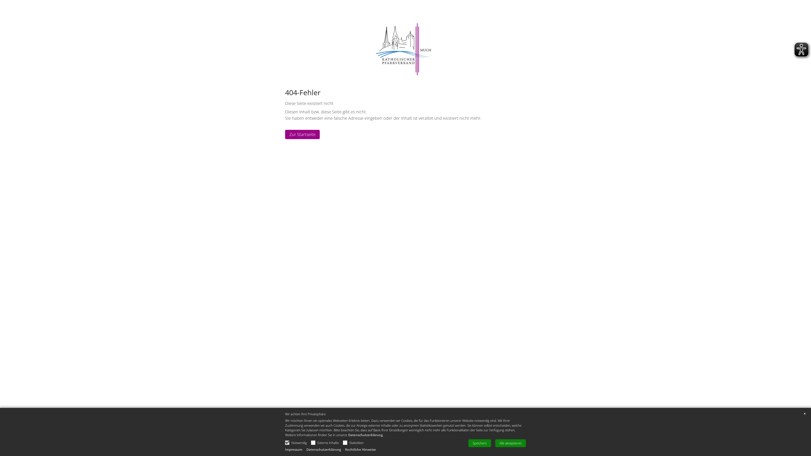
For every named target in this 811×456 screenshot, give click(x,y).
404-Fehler (303, 92)
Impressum (293, 449)
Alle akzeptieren (510, 443)
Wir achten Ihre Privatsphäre (305, 414)
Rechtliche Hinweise (360, 449)
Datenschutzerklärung (365, 435)
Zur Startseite (302, 134)
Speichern (480, 443)
